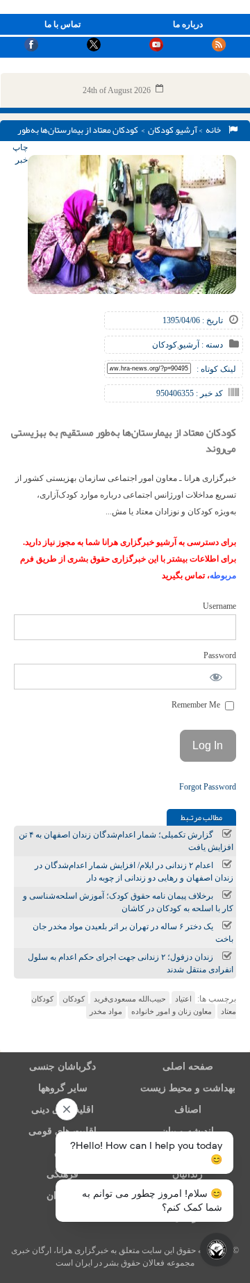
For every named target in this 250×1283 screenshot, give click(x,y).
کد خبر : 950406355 (189, 393)
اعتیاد (183, 999)
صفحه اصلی (187, 1066)
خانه (215, 130)
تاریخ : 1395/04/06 (192, 320)
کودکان (161, 130)
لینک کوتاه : (216, 369)
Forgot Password (207, 787)
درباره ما (188, 24)
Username (219, 606)
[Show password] (216, 676)
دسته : (211, 345)
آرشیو (186, 130)
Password (219, 655)
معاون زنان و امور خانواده (171, 1011)
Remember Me (197, 705)
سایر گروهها (63, 1088)
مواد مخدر (106, 1011)
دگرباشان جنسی (62, 1066)
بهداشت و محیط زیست (187, 1088)
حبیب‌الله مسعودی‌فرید (130, 999)
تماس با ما (62, 24)
